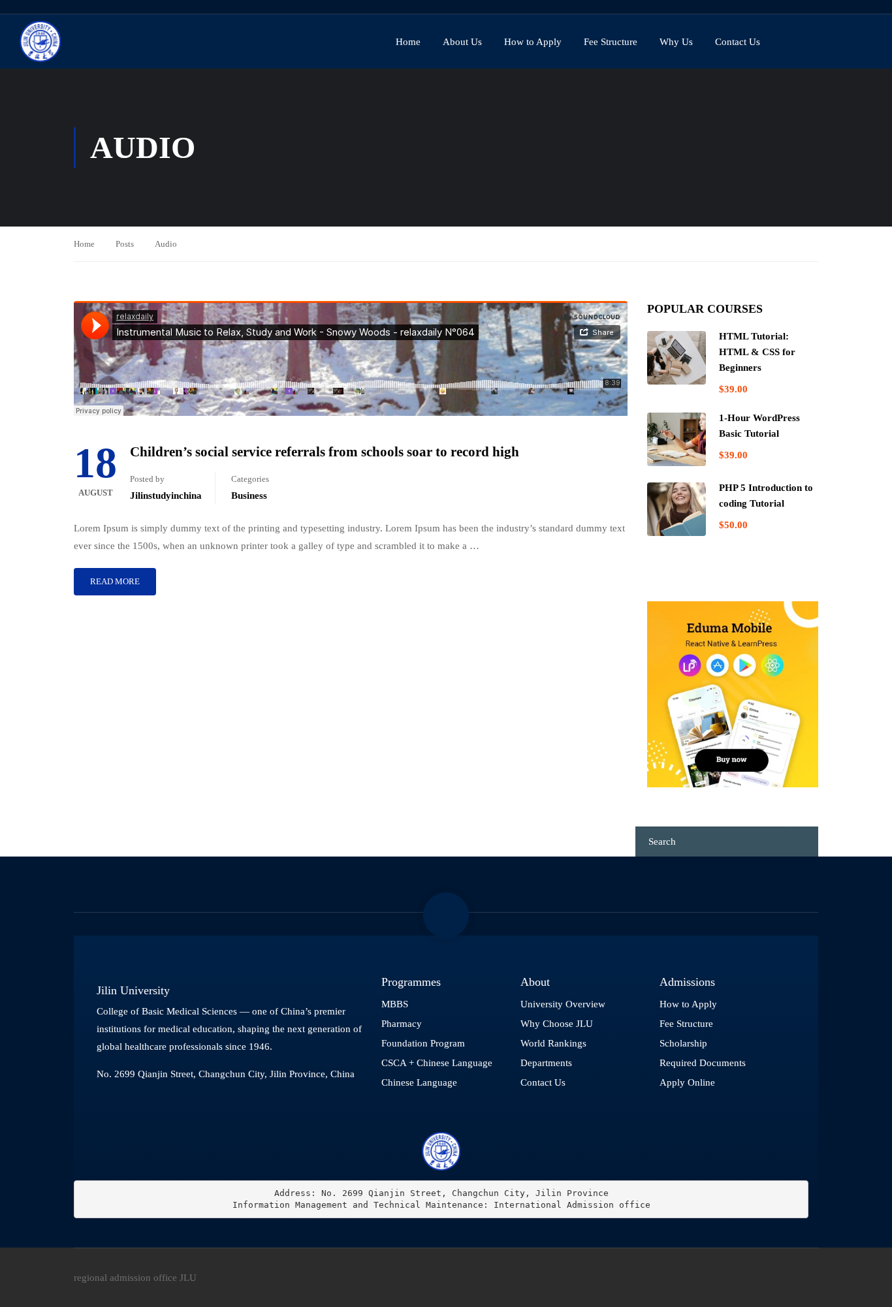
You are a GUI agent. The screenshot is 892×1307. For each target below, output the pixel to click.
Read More (115, 581)
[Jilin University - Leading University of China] (40, 41)
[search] (802, 842)
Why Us (676, 42)
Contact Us (737, 42)
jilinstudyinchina (166, 495)
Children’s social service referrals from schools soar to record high (324, 452)
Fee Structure (610, 42)
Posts (125, 244)
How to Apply (533, 42)
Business (249, 495)
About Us (462, 42)
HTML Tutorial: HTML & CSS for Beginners (757, 352)
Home (408, 42)
